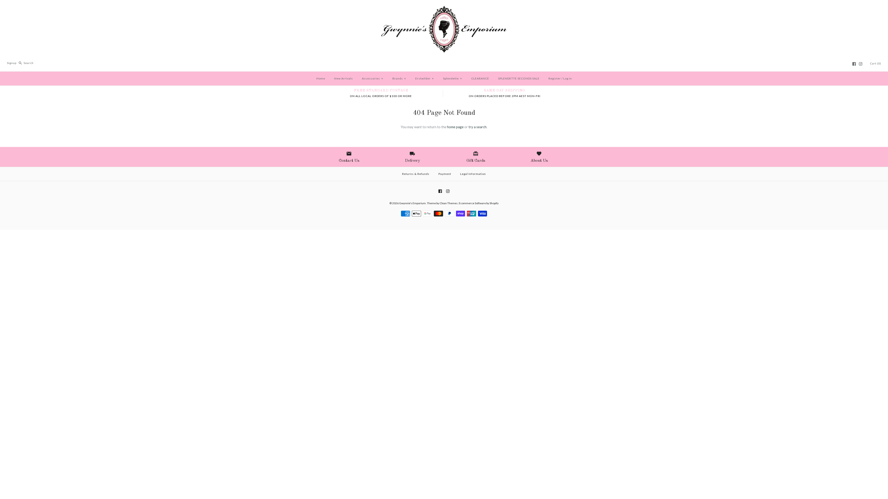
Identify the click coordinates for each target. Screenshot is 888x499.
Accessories (372, 78)
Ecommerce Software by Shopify (479, 203)
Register (555, 78)
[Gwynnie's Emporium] (444, 7)
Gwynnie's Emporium (412, 203)
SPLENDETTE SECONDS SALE (519, 78)
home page (455, 127)
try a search (478, 127)
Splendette (452, 78)
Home (320, 78)
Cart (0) (875, 63)
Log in (567, 78)
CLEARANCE (480, 78)
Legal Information (473, 174)
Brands (399, 78)
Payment (444, 174)
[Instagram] (860, 64)
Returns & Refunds (415, 174)
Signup (11, 63)
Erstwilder (424, 78)
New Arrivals (343, 78)
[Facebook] (854, 64)
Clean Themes (449, 203)
